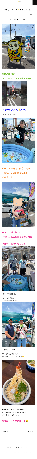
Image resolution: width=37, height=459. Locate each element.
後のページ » (31, 431)
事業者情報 (9, 447)
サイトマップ (16, 447)
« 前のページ (5, 431)
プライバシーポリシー (25, 447)
